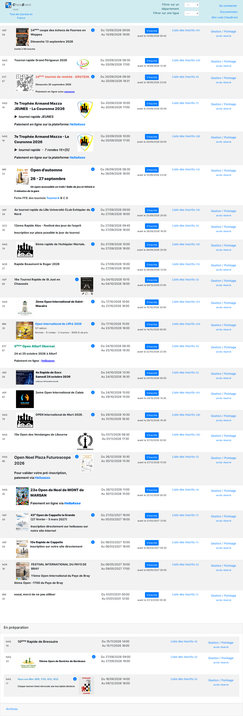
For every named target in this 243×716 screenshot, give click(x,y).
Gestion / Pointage (223, 33)
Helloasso (42, 478)
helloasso (48, 360)
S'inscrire (152, 30)
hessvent (22, 5)
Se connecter (228, 5)
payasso (69, 91)
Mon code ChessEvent (225, 17)
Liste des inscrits (186, 30)
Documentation (229, 11)
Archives (12, 709)
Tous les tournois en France (21, 16)
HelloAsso (77, 124)
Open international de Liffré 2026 (58, 324)
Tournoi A (53, 198)
